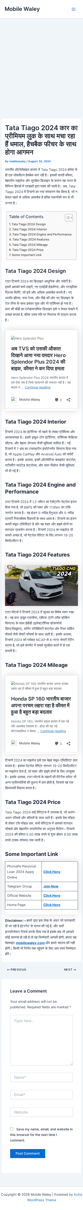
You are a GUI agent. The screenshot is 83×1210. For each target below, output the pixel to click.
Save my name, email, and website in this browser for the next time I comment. (41, 1134)
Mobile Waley (22, 9)
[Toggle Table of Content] (66, 218)
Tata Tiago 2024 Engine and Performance (42, 234)
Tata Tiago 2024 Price (28, 250)
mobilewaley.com (30, 943)
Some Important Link (27, 255)
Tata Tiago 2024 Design (29, 224)
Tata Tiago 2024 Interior (29, 229)
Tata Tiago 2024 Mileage (30, 245)
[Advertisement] (41, 75)
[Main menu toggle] (73, 9)
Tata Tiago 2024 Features (30, 239)
